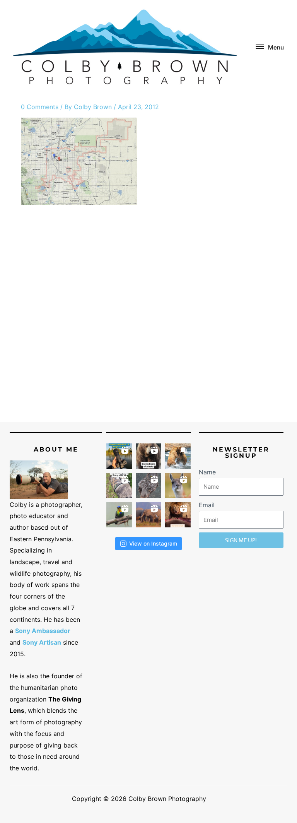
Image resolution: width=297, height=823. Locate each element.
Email (207, 505)
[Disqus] (148, 321)
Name (207, 472)
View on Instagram (153, 543)
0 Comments (39, 107)
